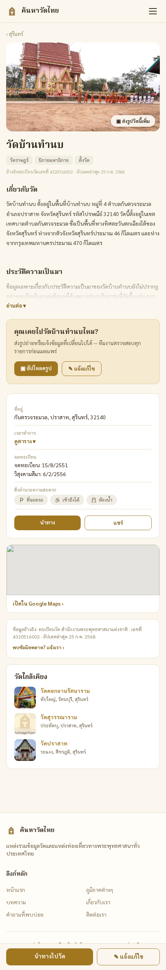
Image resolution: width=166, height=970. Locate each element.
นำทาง (47, 522)
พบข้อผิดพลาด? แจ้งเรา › (38, 647)
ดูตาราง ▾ (25, 441)
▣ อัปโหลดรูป (36, 368)
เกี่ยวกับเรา (98, 902)
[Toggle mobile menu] (153, 11)
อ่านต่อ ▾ (16, 305)
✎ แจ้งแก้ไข (81, 368)
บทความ (16, 902)
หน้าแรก (15, 889)
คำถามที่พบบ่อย (25, 914)
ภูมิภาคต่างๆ (99, 889)
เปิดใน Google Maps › (38, 603)
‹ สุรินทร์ (14, 34)
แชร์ (118, 522)
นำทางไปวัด (49, 956)
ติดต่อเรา (96, 914)
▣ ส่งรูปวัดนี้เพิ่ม (133, 121)
